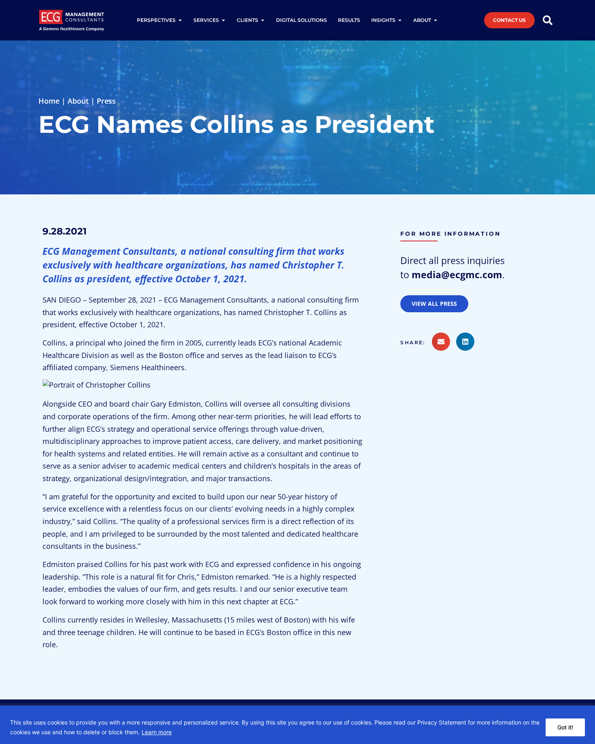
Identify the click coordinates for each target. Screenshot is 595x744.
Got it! (565, 727)
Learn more (157, 732)
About (78, 101)
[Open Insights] (399, 20)
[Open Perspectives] (180, 20)
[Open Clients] (262, 20)
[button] (415, 342)
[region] (297, 725)
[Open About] (435, 20)
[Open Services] (223, 20)
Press (106, 101)
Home (49, 101)
